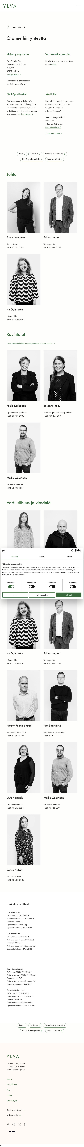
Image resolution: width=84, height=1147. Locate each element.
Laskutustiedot (12, 1115)
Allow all (69, 595)
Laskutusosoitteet (53, 159)
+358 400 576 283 (52, 416)
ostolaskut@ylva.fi (25, 114)
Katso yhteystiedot (14, 1110)
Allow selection (42, 595)
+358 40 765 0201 (15, 488)
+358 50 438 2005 (15, 880)
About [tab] (69, 557)
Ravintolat (34, 154)
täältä (53, 64)
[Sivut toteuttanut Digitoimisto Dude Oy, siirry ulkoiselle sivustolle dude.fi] (11, 1131)
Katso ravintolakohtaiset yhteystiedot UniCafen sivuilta (30, 343)
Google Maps (13, 74)
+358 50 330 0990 (15, 319)
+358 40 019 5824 (15, 808)
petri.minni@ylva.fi (53, 127)
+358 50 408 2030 (15, 416)
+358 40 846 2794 (52, 247)
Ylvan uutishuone (52, 133)
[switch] (32, 586)
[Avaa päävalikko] (78, 6)
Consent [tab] (14, 557)
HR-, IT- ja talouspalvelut (31, 159)
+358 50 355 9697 (15, 736)
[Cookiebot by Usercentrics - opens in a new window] (73, 550)
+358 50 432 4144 (52, 736)
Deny (15, 595)
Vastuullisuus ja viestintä (54, 154)
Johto (21, 154)
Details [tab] (42, 557)
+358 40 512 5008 (15, 247)
